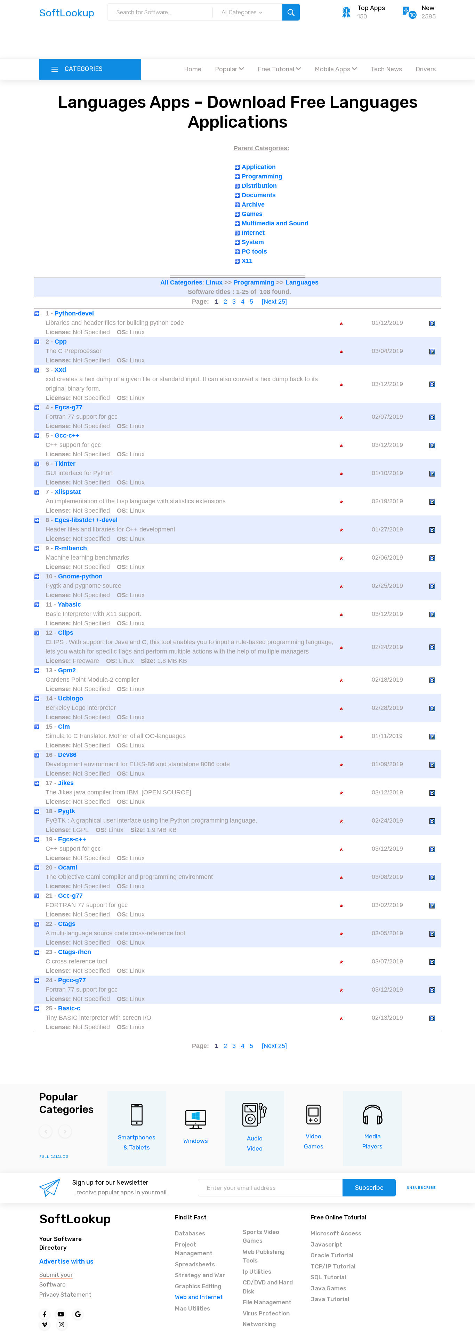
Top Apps (371, 8)
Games (252, 213)
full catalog (54, 1157)
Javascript (326, 1244)
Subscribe (369, 1188)
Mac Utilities (192, 1308)
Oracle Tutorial (332, 1255)
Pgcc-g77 (72, 980)
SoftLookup (75, 1218)
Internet (253, 232)
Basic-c (69, 1008)
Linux (214, 282)
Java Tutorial (330, 1299)
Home (192, 69)
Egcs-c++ (72, 839)
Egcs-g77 (68, 407)
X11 (247, 260)
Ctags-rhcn (74, 951)
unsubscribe (421, 1188)
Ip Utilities (257, 1271)
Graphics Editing (198, 1286)
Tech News (386, 69)
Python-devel (74, 313)
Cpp (61, 341)
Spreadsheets (195, 1264)
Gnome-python (80, 576)
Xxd (60, 369)
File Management (267, 1302)
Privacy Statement (65, 1294)
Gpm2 (67, 670)
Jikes (66, 782)
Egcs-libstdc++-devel (86, 519)
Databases (190, 1233)
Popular (226, 69)
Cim (64, 726)
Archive (253, 204)
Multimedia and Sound (275, 223)
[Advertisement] (237, 40)
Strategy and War (200, 1275)
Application (259, 166)
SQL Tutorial (328, 1277)
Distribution (259, 185)
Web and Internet (199, 1296)
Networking (259, 1324)
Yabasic (69, 604)
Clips (65, 632)
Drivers (426, 69)
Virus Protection (266, 1313)
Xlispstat (68, 491)
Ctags (66, 923)
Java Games (328, 1288)
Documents (259, 195)
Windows (195, 1140)
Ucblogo (70, 698)
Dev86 (67, 754)
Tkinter (65, 463)
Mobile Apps (332, 69)
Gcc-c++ (67, 435)
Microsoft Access (336, 1233)
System (253, 242)
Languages (302, 282)
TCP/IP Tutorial (333, 1266)
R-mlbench (71, 548)
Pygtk (66, 811)
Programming (262, 176)
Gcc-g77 (70, 895)
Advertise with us (66, 1261)
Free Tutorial (276, 69)
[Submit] (291, 12)
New (427, 8)
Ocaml (67, 867)
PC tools (254, 251)
